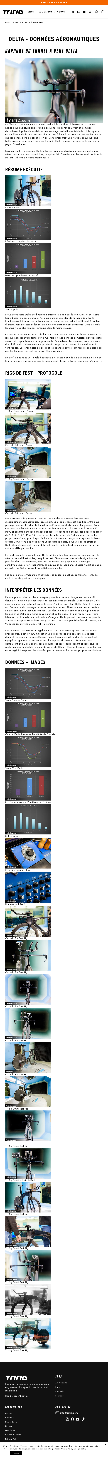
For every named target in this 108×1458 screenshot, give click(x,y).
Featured (59, 1395)
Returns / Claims (13, 1434)
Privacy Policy (12, 1439)
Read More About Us (17, 1396)
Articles (8, 1413)
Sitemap (9, 1426)
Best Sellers (61, 1391)
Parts (57, 1387)
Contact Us (10, 1417)
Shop (31, 12)
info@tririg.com (69, 1413)
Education (46, 12)
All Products (61, 1382)
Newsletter (10, 1430)
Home (8, 22)
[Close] (105, 1444)
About (61, 12)
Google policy (80, 1449)
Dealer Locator (12, 1421)
